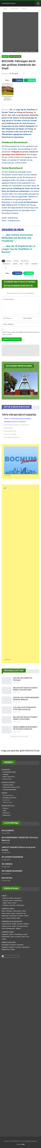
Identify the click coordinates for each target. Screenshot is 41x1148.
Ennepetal (13, 944)
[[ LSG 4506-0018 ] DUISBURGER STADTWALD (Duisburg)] (7, 710)
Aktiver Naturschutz (9, 776)
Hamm (10, 903)
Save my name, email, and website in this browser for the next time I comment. (20, 333)
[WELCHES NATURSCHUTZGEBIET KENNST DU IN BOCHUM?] (7, 690)
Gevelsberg (20, 944)
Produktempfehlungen (9, 789)
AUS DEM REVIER (15, 56)
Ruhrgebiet (34, 263)
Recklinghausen (10, 928)
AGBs (4, 810)
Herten (14, 926)
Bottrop (11, 898)
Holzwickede (5, 936)
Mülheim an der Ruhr (9, 905)
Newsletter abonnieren (9, 797)
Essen (11, 900)
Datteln (14, 923)
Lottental (15, 263)
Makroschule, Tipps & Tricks (11, 787)
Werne (4, 939)
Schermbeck (12, 915)
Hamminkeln (17, 911)
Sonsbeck (20, 915)
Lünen (12, 936)
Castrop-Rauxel (6, 923)
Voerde (26, 915)
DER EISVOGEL (7, 878)
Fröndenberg (18, 934)
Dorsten (19, 923)
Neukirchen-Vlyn (21, 913)
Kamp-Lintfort (6, 913)
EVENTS (5, 56)
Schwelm (18, 947)
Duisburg (5, 900)
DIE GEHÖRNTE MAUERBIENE (12, 857)
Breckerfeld (5, 944)
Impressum (6, 812)
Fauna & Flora (7, 779)
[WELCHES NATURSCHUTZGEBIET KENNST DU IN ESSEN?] (7, 719)
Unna (27, 936)
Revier (27, 263)
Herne (14, 903)
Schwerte (18, 936)
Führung (16, 261)
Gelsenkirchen (18, 900)
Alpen (3, 911)
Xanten (8, 918)
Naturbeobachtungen (9, 772)
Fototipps (6, 774)
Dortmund (18, 898)
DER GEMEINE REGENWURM (12, 871)
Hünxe (24, 911)
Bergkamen (5, 934)
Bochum (9, 261)
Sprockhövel (25, 947)
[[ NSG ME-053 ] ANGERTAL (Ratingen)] (7, 680)
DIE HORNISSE (7, 864)
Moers (13, 913)
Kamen (25, 934)
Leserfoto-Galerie (8, 785)
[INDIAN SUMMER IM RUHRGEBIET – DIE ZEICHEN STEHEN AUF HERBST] (7, 729)
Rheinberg (5, 915)
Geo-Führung (24, 261)
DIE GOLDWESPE (8, 830)
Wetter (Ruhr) (6, 949)
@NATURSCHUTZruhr (30, 750)
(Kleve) (14, 918)
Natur (21, 263)
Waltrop (18, 928)
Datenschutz (6, 815)
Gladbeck (26, 923)
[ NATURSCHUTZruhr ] (9, 3)
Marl (3, 928)
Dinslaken (9, 911)
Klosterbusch (6, 263)
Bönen (11, 934)
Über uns (5, 808)
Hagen (5, 903)
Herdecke (11, 947)
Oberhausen (20, 905)
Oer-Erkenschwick (22, 926)
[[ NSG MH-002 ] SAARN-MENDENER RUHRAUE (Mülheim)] (7, 700)
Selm (23, 936)
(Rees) (18, 918)
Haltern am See (6, 926)
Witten (13, 949)
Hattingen (5, 947)
